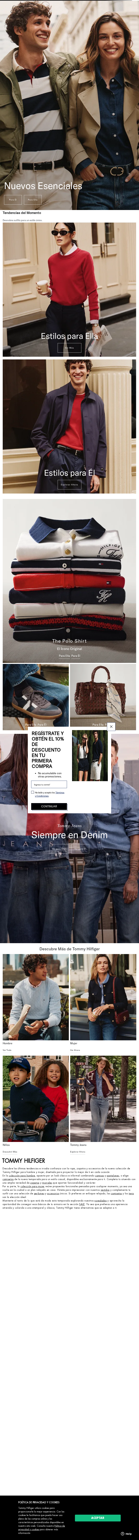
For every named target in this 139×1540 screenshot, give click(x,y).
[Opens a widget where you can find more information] (126, 1534)
